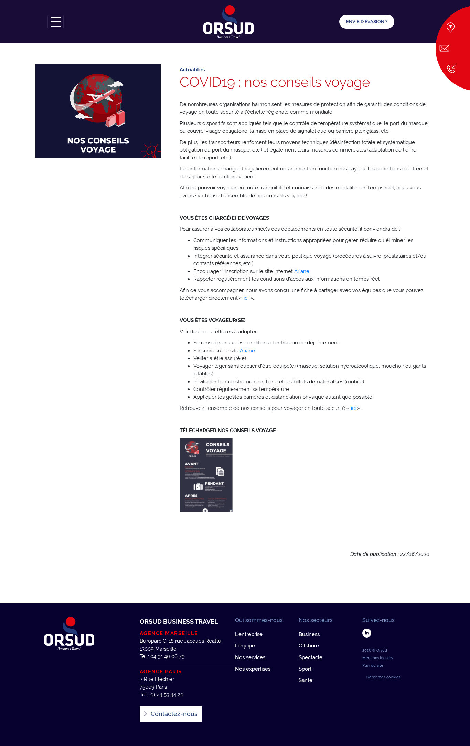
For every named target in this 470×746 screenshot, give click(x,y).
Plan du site (372, 665)
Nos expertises (252, 669)
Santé (305, 680)
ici (247, 298)
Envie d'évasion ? (366, 21)
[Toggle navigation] (55, 21)
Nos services (250, 657)
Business (309, 634)
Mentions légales (377, 658)
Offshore (309, 646)
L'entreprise (249, 634)
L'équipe (245, 646)
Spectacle (310, 657)
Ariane (301, 271)
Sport (305, 669)
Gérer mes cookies (383, 677)
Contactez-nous (174, 713)
